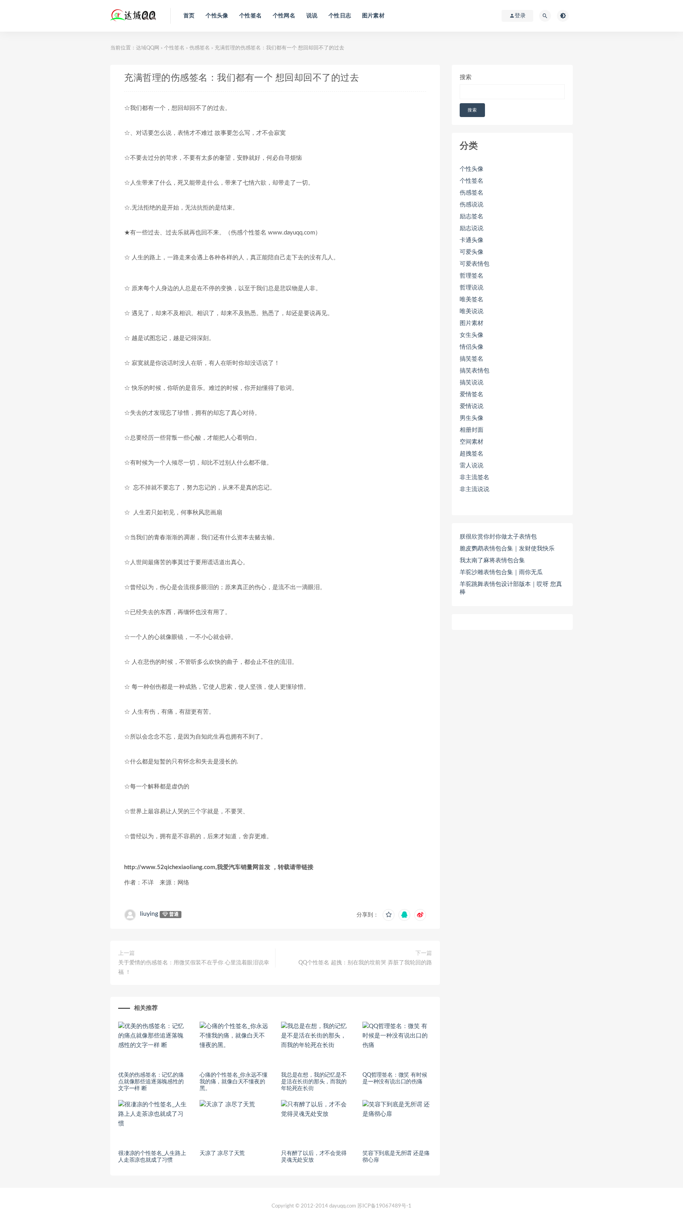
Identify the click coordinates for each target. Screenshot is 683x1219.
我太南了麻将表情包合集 (492, 560)
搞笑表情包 (474, 371)
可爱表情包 (474, 264)
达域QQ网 (147, 48)
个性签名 (250, 16)
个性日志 (339, 16)
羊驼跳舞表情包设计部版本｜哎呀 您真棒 (511, 588)
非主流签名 (474, 477)
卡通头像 (471, 240)
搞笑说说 (471, 383)
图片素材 (373, 16)
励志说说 (471, 228)
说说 (311, 16)
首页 (188, 16)
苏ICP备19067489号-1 (384, 1206)
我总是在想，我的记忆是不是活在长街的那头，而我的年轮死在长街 (314, 1081)
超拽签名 (471, 454)
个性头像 (217, 16)
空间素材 (471, 442)
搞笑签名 (471, 359)
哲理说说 (471, 288)
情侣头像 (471, 347)
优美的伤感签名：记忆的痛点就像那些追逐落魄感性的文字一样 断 (151, 1081)
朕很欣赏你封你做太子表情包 (498, 537)
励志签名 (471, 216)
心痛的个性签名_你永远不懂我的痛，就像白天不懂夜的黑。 (233, 1081)
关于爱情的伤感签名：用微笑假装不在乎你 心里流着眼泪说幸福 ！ (193, 967)
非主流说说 (474, 489)
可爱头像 (471, 252)
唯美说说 (471, 311)
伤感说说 (471, 205)
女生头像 (471, 335)
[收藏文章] (388, 915)
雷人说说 (471, 466)
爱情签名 (471, 394)
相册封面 (471, 430)
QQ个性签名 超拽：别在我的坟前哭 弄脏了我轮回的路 (365, 963)
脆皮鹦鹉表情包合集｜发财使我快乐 (507, 549)
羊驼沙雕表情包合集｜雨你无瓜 (501, 572)
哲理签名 (471, 276)
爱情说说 (471, 406)
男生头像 (471, 418)
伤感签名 (199, 48)
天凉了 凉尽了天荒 (222, 1153)
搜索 (466, 77)
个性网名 (284, 16)
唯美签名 (471, 299)
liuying (149, 914)
